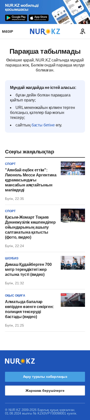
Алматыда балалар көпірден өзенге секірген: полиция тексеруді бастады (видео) (29, 309)
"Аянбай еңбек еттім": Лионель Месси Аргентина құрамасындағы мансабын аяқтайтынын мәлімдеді (30, 180)
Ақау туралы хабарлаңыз (45, 377)
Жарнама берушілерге (45, 391)
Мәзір (7, 31)
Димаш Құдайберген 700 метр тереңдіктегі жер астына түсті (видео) (28, 269)
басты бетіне (43, 125)
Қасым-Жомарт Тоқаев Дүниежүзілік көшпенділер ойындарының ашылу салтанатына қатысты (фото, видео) (30, 227)
